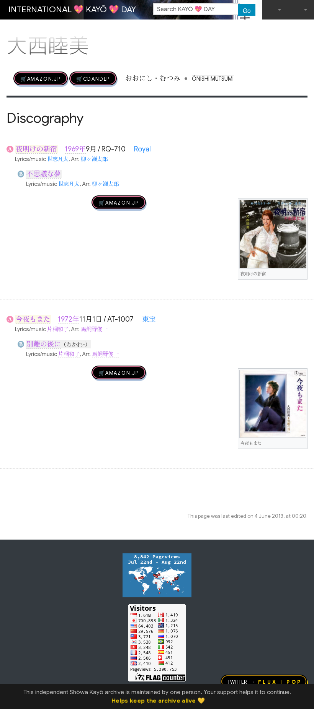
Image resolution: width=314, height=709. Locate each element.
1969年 (75, 149)
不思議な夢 (43, 174)
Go (247, 10)
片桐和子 (58, 329)
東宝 (149, 319)
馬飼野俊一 (94, 329)
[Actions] (304, 29)
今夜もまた (33, 319)
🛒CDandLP (93, 78)
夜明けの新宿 (36, 149)
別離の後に (43, 344)
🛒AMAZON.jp (40, 78)
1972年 (68, 319)
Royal (142, 149)
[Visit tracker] (157, 575)
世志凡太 (58, 159)
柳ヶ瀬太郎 (94, 159)
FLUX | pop (280, 681)
